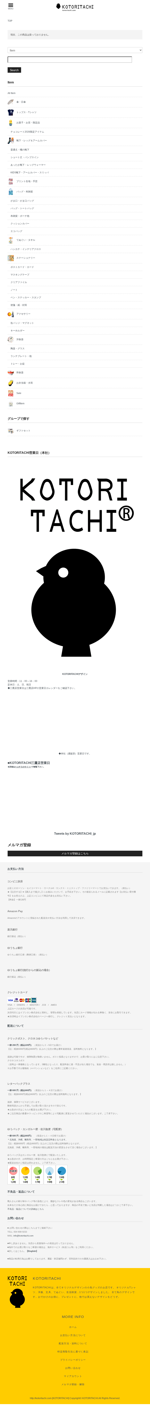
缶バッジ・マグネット (22, 323)
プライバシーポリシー (73, 1359)
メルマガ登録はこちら (75, 853)
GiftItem (20, 403)
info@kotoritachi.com (23, 1236)
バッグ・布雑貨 (24, 191)
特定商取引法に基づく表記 (72, 1351)
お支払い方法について (73, 1335)
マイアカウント (73, 1376)
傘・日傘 (21, 102)
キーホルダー (18, 330)
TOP (10, 20)
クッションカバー (20, 223)
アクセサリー (23, 313)
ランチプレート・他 (21, 356)
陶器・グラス (18, 348)
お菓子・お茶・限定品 (28, 122)
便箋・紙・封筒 (19, 305)
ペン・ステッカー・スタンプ (26, 297)
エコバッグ (16, 231)
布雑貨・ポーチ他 (20, 216)
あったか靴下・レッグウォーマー (28, 165)
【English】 (32, 1251)
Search (14, 70)
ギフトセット (23, 430)
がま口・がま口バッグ (22, 200)
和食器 (19, 372)
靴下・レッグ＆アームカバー (31, 140)
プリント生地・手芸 (27, 181)
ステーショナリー (25, 258)
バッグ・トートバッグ (22, 208)
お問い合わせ (73, 1368)
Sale (18, 393)
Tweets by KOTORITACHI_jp (75, 833)
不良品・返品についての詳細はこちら (25, 1209)
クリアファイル (19, 282)
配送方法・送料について (73, 1343)
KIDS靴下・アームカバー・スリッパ (30, 172)
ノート (14, 290)
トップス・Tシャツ (26, 112)
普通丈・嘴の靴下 (20, 149)
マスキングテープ (20, 274)
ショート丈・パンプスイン (25, 157)
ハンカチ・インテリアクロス (26, 249)
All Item (11, 93)
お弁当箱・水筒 (24, 382)
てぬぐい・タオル (25, 240)
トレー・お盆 (18, 363)
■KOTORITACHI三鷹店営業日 (29, 764)
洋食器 (19, 339)
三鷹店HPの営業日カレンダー (42, 688)
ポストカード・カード (22, 267)
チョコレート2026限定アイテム (27, 131)
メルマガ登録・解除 (73, 1384)
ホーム (73, 1327)
